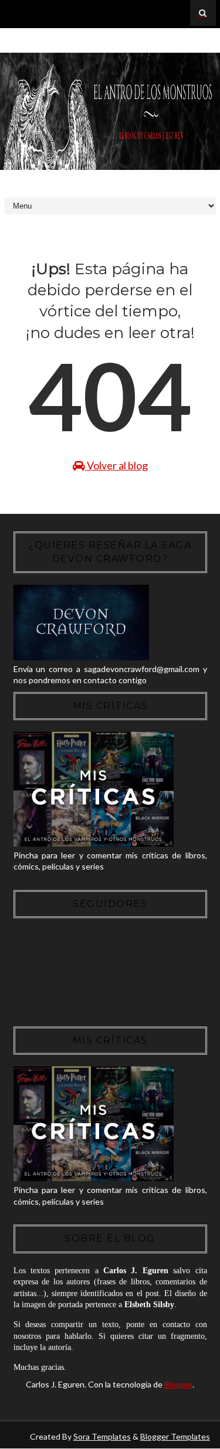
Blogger (178, 1384)
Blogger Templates (175, 1436)
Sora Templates (102, 1436)
